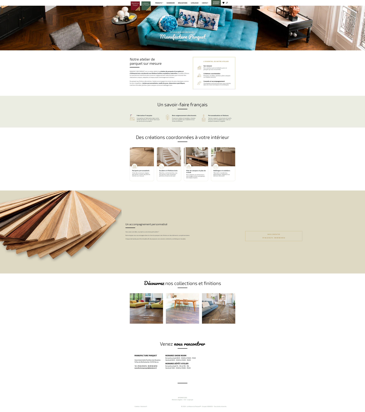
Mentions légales (177, 399)
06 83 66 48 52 (279, 238)
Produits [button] (158, 3)
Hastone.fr (143, 406)
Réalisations (182, 3)
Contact (205, 3)
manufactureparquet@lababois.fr (145, 368)
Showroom (171, 3)
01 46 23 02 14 (267, 238)
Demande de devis (216, 2)
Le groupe (190, 399)
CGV (185, 399)
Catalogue (194, 3)
